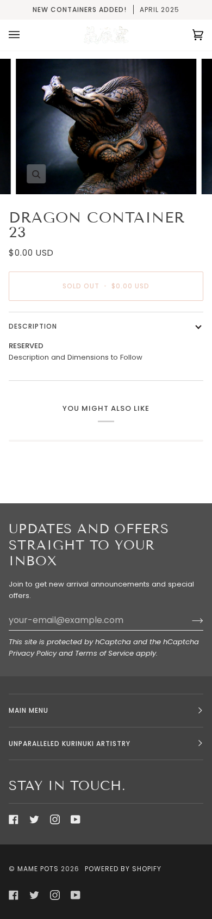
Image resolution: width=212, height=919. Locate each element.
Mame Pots (38, 868)
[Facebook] (13, 819)
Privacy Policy (33, 653)
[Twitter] (34, 819)
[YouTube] (75, 819)
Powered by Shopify (123, 868)
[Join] (188, 620)
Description (33, 326)
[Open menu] (25, 35)
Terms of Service (104, 653)
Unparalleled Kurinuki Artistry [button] (69, 743)
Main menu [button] (28, 710)
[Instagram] (55, 819)
